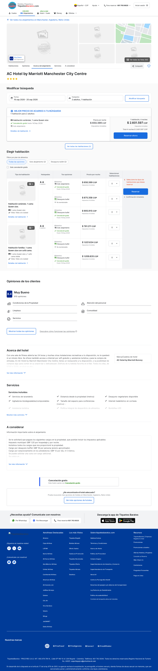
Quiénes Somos (95, 538)
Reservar (135, 191)
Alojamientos (28, 13)
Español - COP (82, 5)
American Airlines (49, 580)
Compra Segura (95, 559)
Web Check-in (138, 560)
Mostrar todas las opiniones (21, 331)
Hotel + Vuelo (45, 13)
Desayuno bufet (59, 162)
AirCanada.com (48, 585)
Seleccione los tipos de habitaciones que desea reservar (136, 182)
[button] (37, 98)
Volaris (45, 611)
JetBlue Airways (48, 590)
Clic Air (45, 600)
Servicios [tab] (57, 66)
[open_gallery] (42, 43)
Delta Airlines (47, 626)
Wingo (45, 616)
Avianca (45, 538)
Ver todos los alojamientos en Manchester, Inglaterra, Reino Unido (39, 20)
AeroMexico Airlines (50, 564)
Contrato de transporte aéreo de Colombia (104, 599)
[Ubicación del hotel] (133, 33)
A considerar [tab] (70, 66)
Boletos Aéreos (74, 543)
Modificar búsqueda (137, 98)
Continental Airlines (49, 574)
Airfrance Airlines (49, 559)
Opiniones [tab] (26, 66)
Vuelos (14, 13)
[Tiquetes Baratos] (12, 5)
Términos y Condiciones (98, 543)
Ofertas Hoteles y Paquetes (143, 553)
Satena (45, 595)
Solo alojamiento (37, 162)
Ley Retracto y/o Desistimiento (100, 590)
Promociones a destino (141, 547)
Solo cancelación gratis (19, 167)
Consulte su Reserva (140, 556)
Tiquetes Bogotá (74, 538)
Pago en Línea (138, 575)
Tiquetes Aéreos (74, 569)
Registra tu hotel (139, 539)
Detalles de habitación (19, 131)
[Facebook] (9, 548)
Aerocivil (93, 574)
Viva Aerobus (47, 606)
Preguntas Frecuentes (141, 570)
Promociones (138, 542)
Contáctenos (138, 565)
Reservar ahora (130, 135)
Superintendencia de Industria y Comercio (104, 564)
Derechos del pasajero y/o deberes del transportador (108, 585)
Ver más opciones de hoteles (79, 500)
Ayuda (94, 5)
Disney (59, 13)
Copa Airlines (47, 543)
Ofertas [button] (71, 13)
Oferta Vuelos (73, 548)
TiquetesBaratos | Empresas (143, 536)
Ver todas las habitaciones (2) (79, 146)
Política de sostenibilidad (99, 595)
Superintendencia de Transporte (101, 569)
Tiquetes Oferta (74, 564)
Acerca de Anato (96, 548)
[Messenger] (9, 562)
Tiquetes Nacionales (76, 559)
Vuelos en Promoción (76, 554)
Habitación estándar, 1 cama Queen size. (20, 205)
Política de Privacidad (98, 554)
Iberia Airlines (47, 554)
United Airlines (48, 569)
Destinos (72, 574)
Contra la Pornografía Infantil (100, 580)
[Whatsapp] (14, 562)
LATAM (45, 548)
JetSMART (46, 621)
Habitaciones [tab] (13, 66)
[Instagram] (19, 548)
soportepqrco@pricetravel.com (83, 661)
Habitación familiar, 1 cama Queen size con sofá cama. (20, 249)
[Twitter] (14, 548)
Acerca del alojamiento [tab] (42, 66)
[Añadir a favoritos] (148, 66)
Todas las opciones (16, 162)
